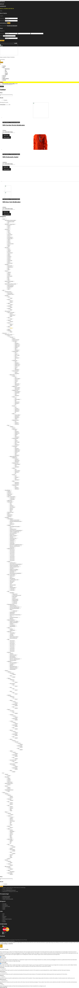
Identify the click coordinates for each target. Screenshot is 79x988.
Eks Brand (17, 416)
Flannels (16, 741)
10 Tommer (12, 560)
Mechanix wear (10, 512)
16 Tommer (12, 556)
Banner (11, 509)
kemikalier (12, 592)
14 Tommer (12, 557)
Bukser (8, 245)
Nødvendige (3, 957)
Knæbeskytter (15, 390)
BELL (8, 277)
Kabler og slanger (13, 535)
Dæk (8, 639)
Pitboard (9, 495)
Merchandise (9, 501)
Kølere (11, 609)
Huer (11, 687)
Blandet (11, 618)
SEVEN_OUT (17, 344)
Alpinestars (17, 383)
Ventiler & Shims (13, 605)
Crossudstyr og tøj (8, 334)
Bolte (8, 513)
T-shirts (9, 233)
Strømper (12, 673)
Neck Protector (10, 285)
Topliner (9, 250)
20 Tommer (12, 643)
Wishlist (3, 917)
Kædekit (11, 623)
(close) (1, 28)
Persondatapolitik (6, 897)
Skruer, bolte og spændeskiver (16, 530)
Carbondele (12, 543)
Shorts (8, 235)
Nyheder (4, 75)
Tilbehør (9, 272)
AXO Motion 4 (10, 267)
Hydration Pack (8, 291)
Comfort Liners (10, 243)
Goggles (9, 308)
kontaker (11, 635)
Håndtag (11, 536)
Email (1, 35)
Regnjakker (12, 831)
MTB (6, 71)
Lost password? (3, 23)
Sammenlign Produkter (7, 919)
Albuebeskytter (15, 420)
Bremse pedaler (13, 660)
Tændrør (11, 634)
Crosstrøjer (14, 341)
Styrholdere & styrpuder (15, 526)
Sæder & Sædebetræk (14, 566)
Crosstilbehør (7, 490)
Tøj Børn (11, 426)
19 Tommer (12, 552)
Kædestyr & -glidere (14, 569)
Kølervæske (12, 581)
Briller (13, 413)
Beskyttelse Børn (13, 456)
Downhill (6, 295)
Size (4, 131)
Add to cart (6, 135)
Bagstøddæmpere (13, 666)
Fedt (11, 583)
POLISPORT (17, 392)
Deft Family (9, 265)
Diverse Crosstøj (15, 339)
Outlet (6, 74)
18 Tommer (12, 553)
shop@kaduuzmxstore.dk (10, 890)
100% (5, 100)
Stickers (11, 505)
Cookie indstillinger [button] (4, 943)
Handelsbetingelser (6, 896)
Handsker (9, 256)
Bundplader (12, 571)
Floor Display (12, 507)
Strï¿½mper (12, 683)
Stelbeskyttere (13, 529)
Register (5, 13)
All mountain (9, 83)
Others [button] (1, 983)
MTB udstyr (7, 229)
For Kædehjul (12, 625)
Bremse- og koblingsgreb (15, 546)
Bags (11, 510)
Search (1, 86)
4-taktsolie (12, 498)
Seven (16, 353)
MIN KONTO (2, 1)
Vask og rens (14, 594)
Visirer (8, 230)
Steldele (9, 525)
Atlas (8, 289)
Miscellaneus (12, 578)
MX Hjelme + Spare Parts (10, 224)
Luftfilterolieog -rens (14, 579)
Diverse (8, 225)
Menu (1, 62)
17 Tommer (12, 555)
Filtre (11, 616)
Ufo (15, 421)
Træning (11, 714)
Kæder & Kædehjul (11, 619)
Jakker (13, 83)
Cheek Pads (9, 260)
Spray (11, 577)
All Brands (17, 350)
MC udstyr (7, 247)
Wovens (13, 740)
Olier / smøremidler (11, 496)
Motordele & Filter (11, 604)
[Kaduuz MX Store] (9, 54)
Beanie (11, 804)
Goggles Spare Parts (9, 789)
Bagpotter (12, 523)
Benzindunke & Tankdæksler (15, 573)
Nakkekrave (14, 386)
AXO (8, 222)
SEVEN (8, 274)
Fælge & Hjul (12, 630)
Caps (11, 675)
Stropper (9, 492)
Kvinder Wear (9, 238)
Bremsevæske (13, 584)
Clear (12, 131)
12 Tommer (12, 558)
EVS (15, 478)
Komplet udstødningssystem (15, 521)
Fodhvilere (12, 542)
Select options (7, 137)
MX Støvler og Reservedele (10, 220)
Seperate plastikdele (14, 565)
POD (15, 394)
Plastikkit (12, 568)
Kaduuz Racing (5, 78)
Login (15, 43)
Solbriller (9, 695)
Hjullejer (11, 629)
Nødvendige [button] (2, 955)
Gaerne (16, 379)
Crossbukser (14, 360)
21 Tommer (12, 551)
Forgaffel (11, 664)
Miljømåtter (9, 500)
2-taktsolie (12, 499)
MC (5, 70)
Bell (15, 400)
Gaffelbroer (12, 540)
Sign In (1, 13)
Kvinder (6, 859)
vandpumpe (14, 610)
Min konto (4, 916)
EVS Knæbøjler (10, 286)
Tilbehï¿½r (12, 679)
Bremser (9, 652)
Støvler (8, 251)
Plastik (8, 561)
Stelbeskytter (13, 562)
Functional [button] (2, 967)
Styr (11, 527)
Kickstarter (12, 534)
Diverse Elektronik (13, 638)
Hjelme (8, 241)
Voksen (8, 335)
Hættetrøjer (14, 704)
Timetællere (12, 632)
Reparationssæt (13, 654)
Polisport (16, 408)
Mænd (11, 700)
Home (3, 83)
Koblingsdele (12, 612)
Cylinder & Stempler (14, 617)
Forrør (11, 522)
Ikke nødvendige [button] (3, 962)
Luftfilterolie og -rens (16, 595)
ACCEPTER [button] (10, 943)
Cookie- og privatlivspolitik (7, 899)
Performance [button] (2, 971)
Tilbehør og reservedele (14, 520)
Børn (8, 425)
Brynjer (13, 405)
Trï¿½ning (12, 710)
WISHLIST (2, 4)
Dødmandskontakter (14, 636)
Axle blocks (12, 547)
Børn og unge (7, 866)
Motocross (7, 68)
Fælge (8, 627)
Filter (1, 886)
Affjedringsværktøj (13, 667)
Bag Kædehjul (12, 626)
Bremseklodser (13, 657)
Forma (16, 381)
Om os (3, 77)
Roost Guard (9, 252)
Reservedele (9, 293)
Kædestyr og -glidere (14, 621)
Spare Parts (9, 234)
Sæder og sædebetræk (14, 531)
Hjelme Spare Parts (9, 783)
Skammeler (9, 494)
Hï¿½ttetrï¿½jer (13, 760)
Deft (16, 356)
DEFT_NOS (17, 355)
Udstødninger (10, 518)
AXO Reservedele (10, 221)
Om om (3, 920)
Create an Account (12, 25)
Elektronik (9, 631)
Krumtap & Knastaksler (14, 608)
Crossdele (7, 517)
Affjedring (9, 516)
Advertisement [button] (3, 979)
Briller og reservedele (9, 281)
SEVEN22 (17, 343)
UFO (15, 342)
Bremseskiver (12, 656)
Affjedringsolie (12, 587)
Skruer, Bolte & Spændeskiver (16, 564)
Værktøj (9, 491)
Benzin (11, 586)
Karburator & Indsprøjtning (15, 614)
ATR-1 (8, 228)
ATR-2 (8, 226)
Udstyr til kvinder (10, 312)
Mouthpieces (10, 237)
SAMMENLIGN (3, 6)
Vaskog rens (12, 575)
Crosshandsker (15, 351)
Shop (3, 67)
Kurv (3, 915)
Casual (6, 73)
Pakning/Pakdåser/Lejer (14, 606)
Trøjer (8, 232)
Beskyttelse (9, 263)
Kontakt (4, 80)
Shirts (11, 739)
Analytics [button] (2, 975)
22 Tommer (12, 549)
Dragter (8, 257)
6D (15, 359)
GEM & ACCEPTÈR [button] (3, 987)
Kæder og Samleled (14, 622)
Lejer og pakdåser (13, 533)
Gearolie (11, 582)
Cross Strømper (15, 370)
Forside (4, 66)
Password (2, 20)
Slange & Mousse (10, 548)
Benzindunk (9, 514)
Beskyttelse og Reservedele (10, 283)
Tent (11, 504)
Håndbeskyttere (13, 538)
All (15, 412)
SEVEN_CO (17, 346)
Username (2, 18)
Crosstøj (11, 337)
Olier (8, 591)
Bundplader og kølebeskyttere (16, 544)
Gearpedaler (12, 539)
